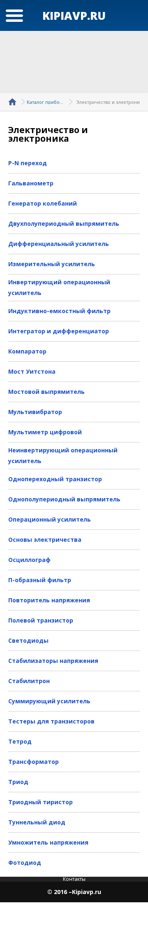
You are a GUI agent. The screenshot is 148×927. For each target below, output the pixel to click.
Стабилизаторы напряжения (53, 661)
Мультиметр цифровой (45, 432)
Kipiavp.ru (86, 892)
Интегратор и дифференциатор (58, 331)
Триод (18, 782)
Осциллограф (29, 560)
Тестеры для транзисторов (51, 721)
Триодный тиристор (40, 802)
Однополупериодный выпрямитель (64, 499)
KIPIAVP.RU (74, 15)
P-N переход (27, 163)
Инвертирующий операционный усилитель (59, 287)
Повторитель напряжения (49, 600)
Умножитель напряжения (48, 842)
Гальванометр (30, 183)
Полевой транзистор (40, 620)
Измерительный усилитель (51, 264)
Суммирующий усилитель (49, 701)
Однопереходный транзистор (55, 479)
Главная (13, 102)
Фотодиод (24, 862)
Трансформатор (33, 761)
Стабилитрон (29, 681)
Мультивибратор (35, 412)
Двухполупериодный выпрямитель (63, 223)
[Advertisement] (74, 61)
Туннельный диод (36, 822)
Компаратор (27, 351)
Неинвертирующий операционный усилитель (63, 455)
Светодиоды (28, 640)
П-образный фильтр (39, 580)
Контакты (74, 879)
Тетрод (20, 741)
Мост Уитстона (32, 371)
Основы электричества (44, 539)
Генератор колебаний (42, 203)
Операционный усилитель (49, 519)
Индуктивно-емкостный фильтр (59, 311)
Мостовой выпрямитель (46, 392)
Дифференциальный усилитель (58, 244)
